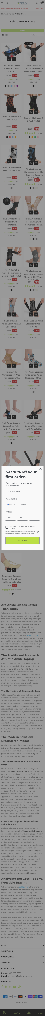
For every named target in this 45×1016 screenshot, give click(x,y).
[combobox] (11, 505)
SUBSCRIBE (22, 540)
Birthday (9, 512)
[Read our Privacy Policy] (38, 532)
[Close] (41, 469)
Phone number (11, 499)
